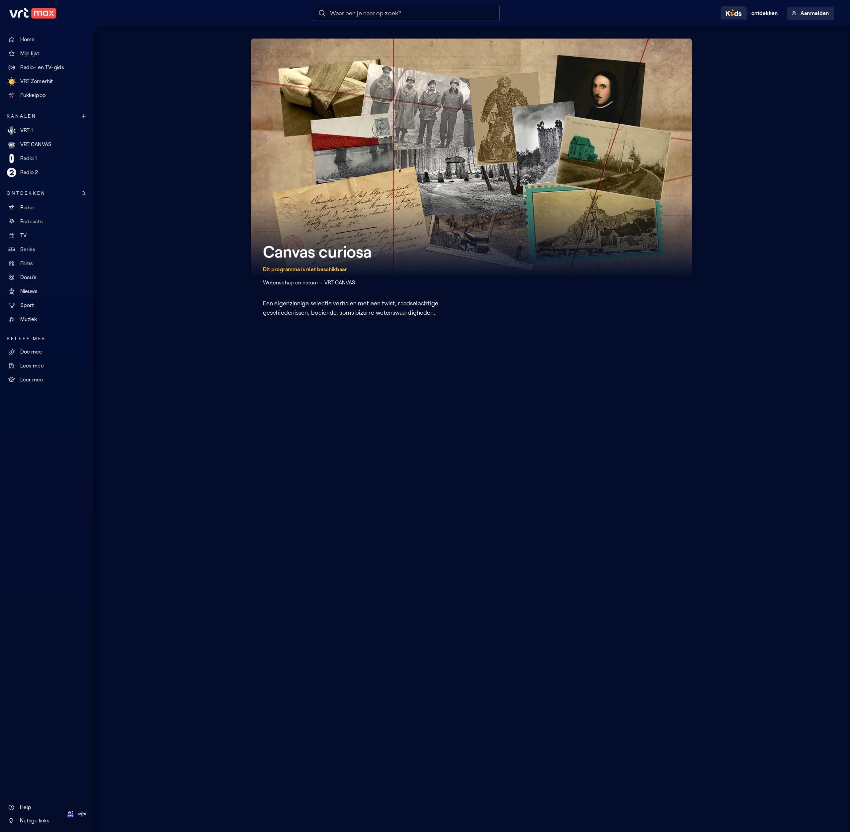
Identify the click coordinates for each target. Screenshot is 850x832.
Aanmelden (815, 13)
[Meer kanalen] (83, 116)
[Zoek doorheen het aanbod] (83, 193)
